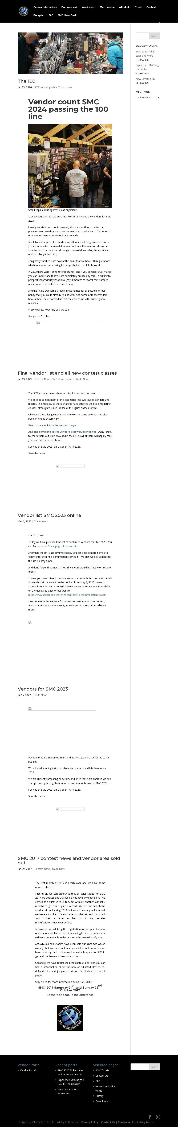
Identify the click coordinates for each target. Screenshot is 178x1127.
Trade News (65, 87)
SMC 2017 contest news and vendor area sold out (69, 861)
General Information (45, 7)
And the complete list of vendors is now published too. (62, 431)
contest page (67, 425)
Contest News (42, 379)
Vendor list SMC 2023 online (49, 515)
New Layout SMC (145, 78)
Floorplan (38, 15)
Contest (151, 7)
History (99, 1095)
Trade (138, 7)
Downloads (101, 1101)
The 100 (26, 81)
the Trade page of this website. (61, 546)
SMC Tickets (102, 1070)
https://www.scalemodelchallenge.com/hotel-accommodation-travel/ (67, 594)
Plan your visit (69, 7)
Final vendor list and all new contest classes (67, 373)
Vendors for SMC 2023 (43, 689)
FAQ (51, 15)
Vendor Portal (28, 1070)
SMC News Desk (67, 15)
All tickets (124, 7)
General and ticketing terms (136, 1122)
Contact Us (101, 1075)
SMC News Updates (45, 87)
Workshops (88, 7)
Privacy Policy (89, 1122)
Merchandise (107, 7)
